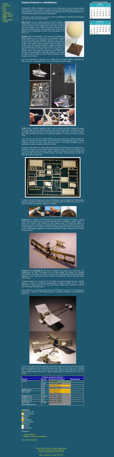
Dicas (55, 450)
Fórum (42, 448)
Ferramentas (61, 450)
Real (4, 11)
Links (62, 451)
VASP (4, 18)
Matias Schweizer (31, 440)
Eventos (38, 448)
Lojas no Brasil (43, 451)
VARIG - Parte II (8, 16)
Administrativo (51, 451)
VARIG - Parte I (8, 14)
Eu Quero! (48, 448)
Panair (5, 9)
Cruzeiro (5, 4)
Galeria (65, 448)
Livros (58, 451)
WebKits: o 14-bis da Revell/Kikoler (35, 436)
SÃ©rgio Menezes (29, 434)
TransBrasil (6, 13)
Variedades (41, 450)
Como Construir (49, 450)
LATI (4, 7)
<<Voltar (5, 21)
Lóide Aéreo (6, 5)
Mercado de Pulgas (57, 448)
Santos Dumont (8, 20)
